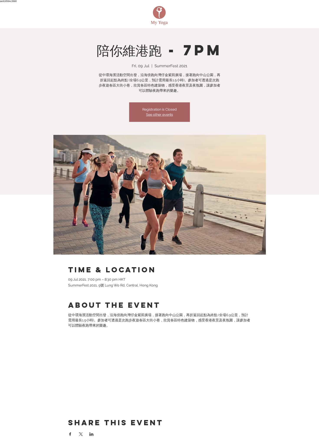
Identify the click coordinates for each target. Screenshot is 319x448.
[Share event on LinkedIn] (91, 434)
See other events (159, 115)
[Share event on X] (81, 434)
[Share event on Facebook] (70, 434)
